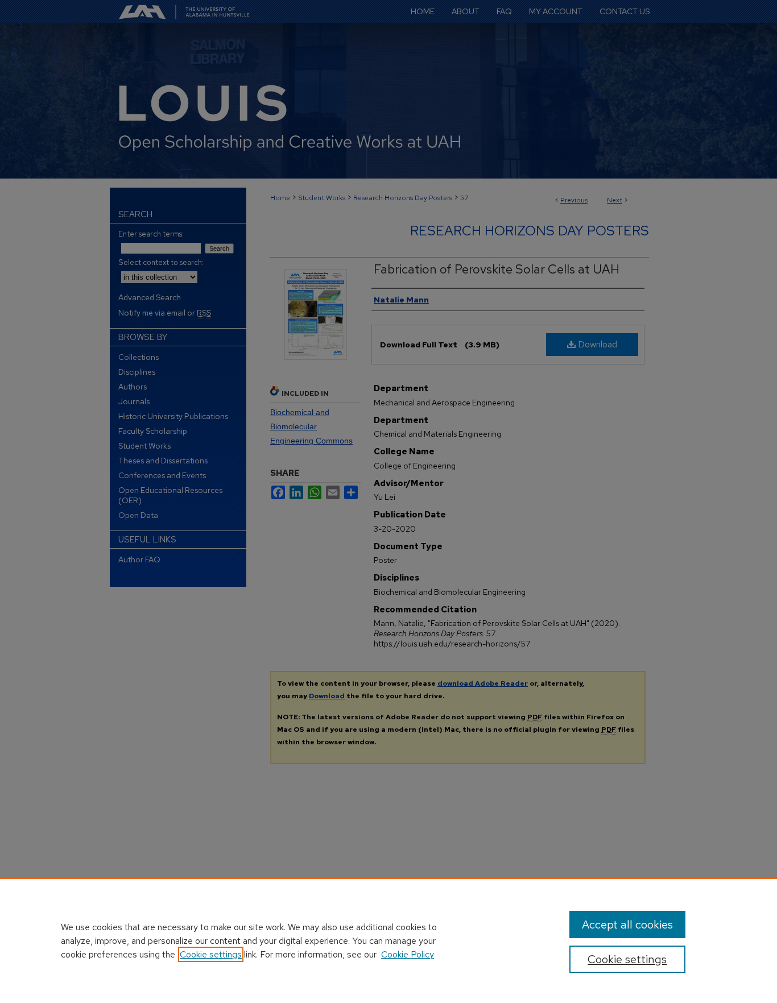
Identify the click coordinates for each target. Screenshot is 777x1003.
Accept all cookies (627, 924)
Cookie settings (211, 954)
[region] (388, 940)
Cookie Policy (407, 954)
